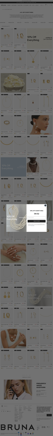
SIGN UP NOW (37, 221)
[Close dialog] (45, 205)
